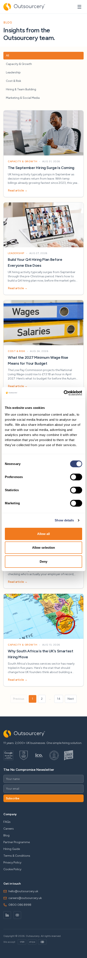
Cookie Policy (12, 869)
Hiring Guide (11, 849)
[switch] (76, 477)
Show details (64, 520)
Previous (18, 699)
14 (58, 699)
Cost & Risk (13, 81)
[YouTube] (17, 915)
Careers (8, 828)
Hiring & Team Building (21, 89)
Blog (6, 835)
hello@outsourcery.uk (23, 891)
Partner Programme (16, 842)
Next (71, 699)
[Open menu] (79, 7)
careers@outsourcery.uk (25, 898)
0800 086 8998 (19, 905)
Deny (43, 561)
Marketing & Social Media (23, 98)
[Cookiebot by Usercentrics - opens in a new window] (63, 393)
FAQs (7, 822)
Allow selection (43, 547)
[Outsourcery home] (24, 7)
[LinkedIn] (7, 915)
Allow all (43, 534)
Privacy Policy (12, 862)
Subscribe (12, 798)
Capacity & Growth (19, 64)
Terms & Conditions (16, 856)
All (7, 55)
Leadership (13, 72)
